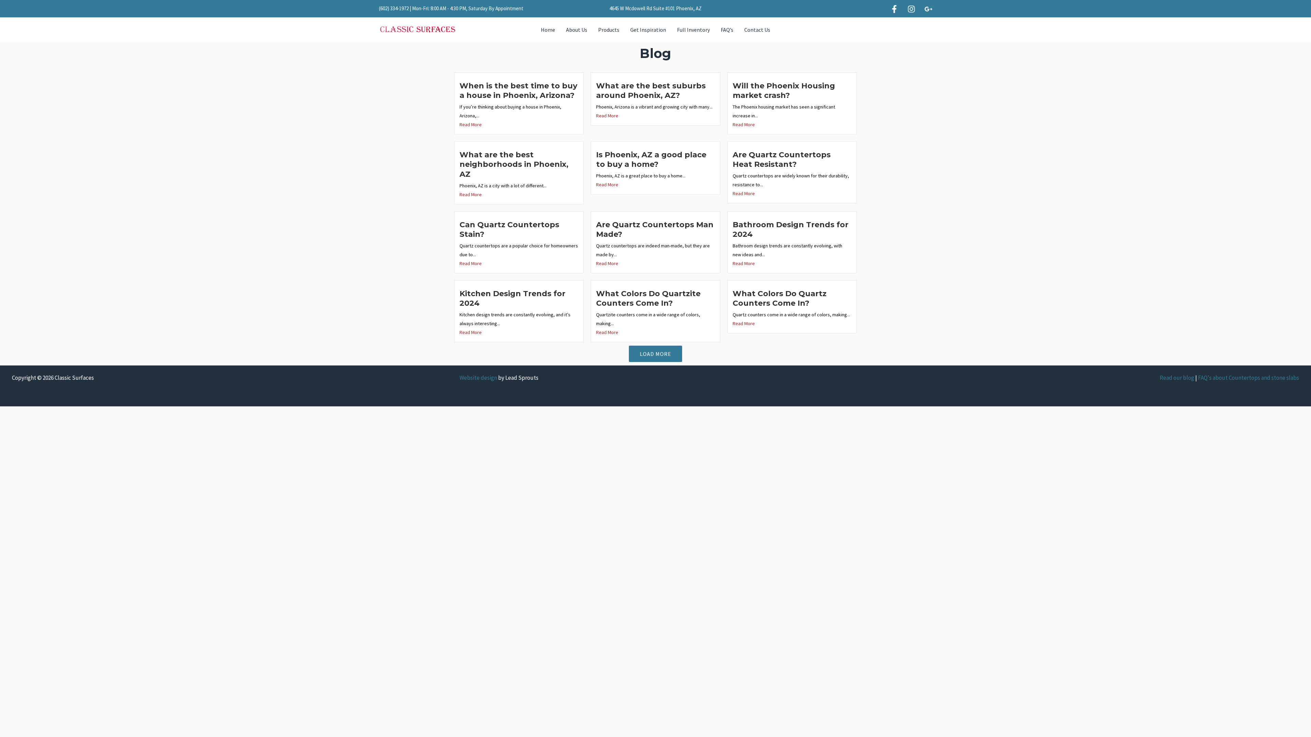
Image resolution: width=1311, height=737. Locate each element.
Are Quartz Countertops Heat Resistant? (782, 159)
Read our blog (1177, 377)
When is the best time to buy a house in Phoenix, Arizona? (518, 90)
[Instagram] (911, 9)
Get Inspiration (648, 29)
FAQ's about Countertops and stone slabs (1248, 377)
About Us (576, 29)
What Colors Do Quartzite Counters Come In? (648, 298)
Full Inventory (693, 29)
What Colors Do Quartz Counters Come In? (780, 298)
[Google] (928, 9)
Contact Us (757, 29)
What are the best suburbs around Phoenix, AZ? (651, 90)
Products (608, 29)
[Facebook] (894, 9)
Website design (478, 377)
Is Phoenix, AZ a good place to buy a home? (651, 159)
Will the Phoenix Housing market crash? (784, 90)
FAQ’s (727, 29)
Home (548, 29)
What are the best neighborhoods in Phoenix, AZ (514, 164)
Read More (471, 124)
